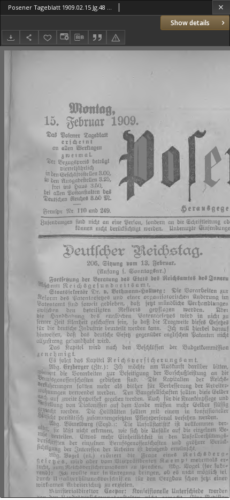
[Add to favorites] (48, 37)
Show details (190, 22)
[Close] (221, 7)
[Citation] (97, 37)
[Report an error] (115, 37)
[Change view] (63, 37)
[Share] (29, 37)
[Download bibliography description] (79, 37)
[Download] (11, 37)
